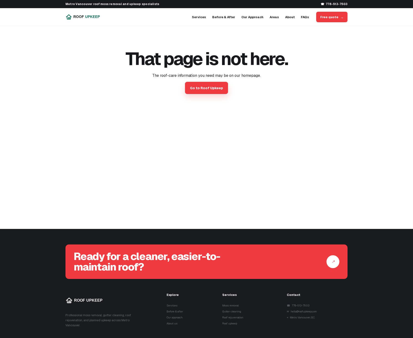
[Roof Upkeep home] (86, 17)
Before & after (175, 311)
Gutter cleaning (231, 311)
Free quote (331, 17)
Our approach (175, 317)
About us (172, 323)
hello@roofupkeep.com (302, 311)
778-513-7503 (334, 4)
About (290, 17)
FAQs (305, 17)
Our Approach (252, 17)
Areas (274, 17)
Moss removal (230, 305)
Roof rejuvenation (232, 317)
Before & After (223, 17)
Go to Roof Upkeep (206, 88)
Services (199, 17)
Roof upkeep (229, 323)
